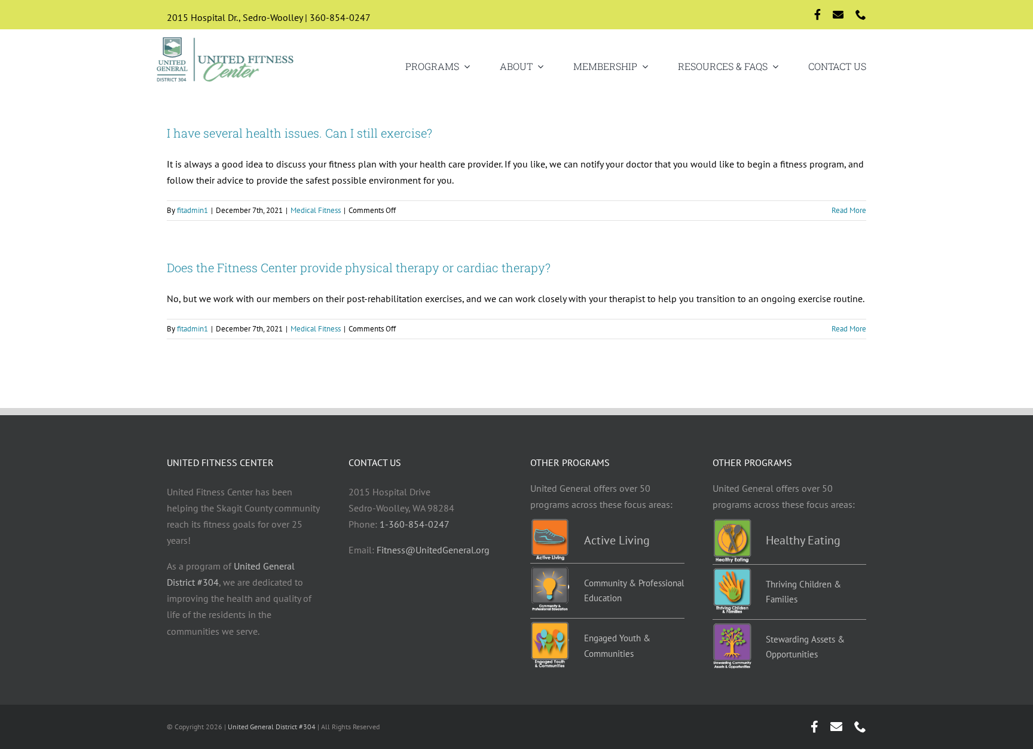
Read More (849, 210)
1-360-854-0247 (415, 524)
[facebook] (817, 14)
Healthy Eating (803, 540)
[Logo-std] (225, 38)
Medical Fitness (316, 210)
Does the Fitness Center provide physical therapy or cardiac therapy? (359, 267)
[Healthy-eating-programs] (732, 523)
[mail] (838, 14)
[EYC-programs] (549, 626)
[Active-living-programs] (549, 523)
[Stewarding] (732, 628)
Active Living (617, 540)
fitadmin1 (192, 210)
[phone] (860, 14)
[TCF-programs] (732, 573)
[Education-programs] (549, 571)
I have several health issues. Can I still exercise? (299, 133)
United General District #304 (272, 726)
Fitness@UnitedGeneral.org (433, 550)
